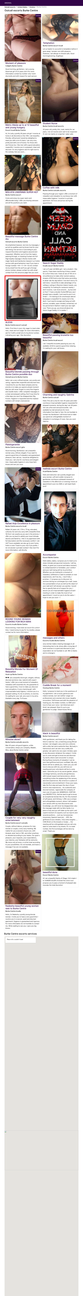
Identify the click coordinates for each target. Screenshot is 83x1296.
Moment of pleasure (15, 63)
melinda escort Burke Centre (57, 468)
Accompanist (49, 554)
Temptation (48, 43)
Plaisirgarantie (12, 444)
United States (22, 7)
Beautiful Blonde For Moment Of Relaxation (21, 670)
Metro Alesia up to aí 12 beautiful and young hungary (22, 126)
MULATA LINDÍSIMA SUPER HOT (21, 192)
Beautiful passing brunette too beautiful (58, 336)
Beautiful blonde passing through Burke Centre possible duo (22, 373)
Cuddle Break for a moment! (57, 685)
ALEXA (8, 322)
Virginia (32, 7)
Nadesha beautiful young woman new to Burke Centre (22, 907)
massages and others (53, 638)
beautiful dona (50, 872)
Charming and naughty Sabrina (58, 394)
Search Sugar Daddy (53, 263)
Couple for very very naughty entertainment (20, 818)
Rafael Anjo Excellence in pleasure (22, 523)
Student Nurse (50, 123)
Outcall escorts (10, 7)
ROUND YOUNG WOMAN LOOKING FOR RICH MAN (18, 620)
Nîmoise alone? (13, 739)
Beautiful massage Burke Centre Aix (21, 237)
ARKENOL (8, 3)
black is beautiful (51, 733)
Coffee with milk (51, 187)
